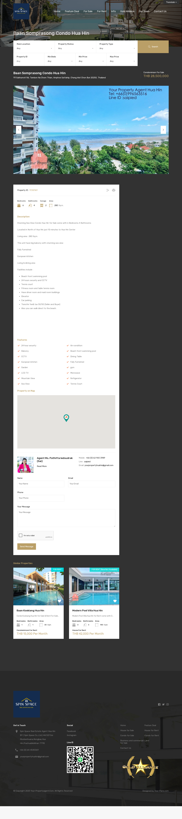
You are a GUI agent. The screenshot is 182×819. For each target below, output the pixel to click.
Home (57, 11)
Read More (42, 466)
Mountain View (28, 378)
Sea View (25, 384)
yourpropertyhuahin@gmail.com (98, 465)
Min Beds (52, 57)
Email (70, 478)
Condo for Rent (151, 735)
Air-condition (76, 345)
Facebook (71, 731)
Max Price (114, 57)
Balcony (25, 351)
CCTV (24, 356)
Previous (18, 130)
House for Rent (151, 730)
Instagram (71, 735)
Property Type (106, 44)
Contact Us (160, 11)
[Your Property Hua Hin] (21, 18)
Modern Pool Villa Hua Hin (87, 610)
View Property (38, 598)
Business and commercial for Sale (131, 741)
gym (72, 367)
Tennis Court (76, 384)
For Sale (88, 11)
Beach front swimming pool (83, 351)
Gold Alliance (127, 11)
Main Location (23, 44)
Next (163, 130)
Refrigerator (76, 378)
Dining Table (76, 356)
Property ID (22, 57)
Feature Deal (72, 11)
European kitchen (29, 362)
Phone (20, 492)
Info (113, 11)
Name (20, 478)
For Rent (102, 11)
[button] (66, 418)
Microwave (75, 373)
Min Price (83, 57)
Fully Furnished (77, 362)
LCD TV (25, 373)
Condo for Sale (127, 735)
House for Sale (127, 730)
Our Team (144, 11)
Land (146, 740)
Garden (24, 367)
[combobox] (34, 48)
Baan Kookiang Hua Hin (30, 610)
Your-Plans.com (161, 791)
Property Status (66, 44)
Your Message (23, 506)
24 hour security (28, 345)
